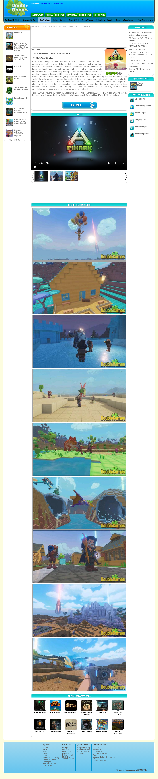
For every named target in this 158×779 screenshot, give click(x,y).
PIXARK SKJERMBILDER (79, 205)
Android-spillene (142, 134)
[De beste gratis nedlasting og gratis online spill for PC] (17, 8)
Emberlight (47, 762)
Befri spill (72, 15)
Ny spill (46, 745)
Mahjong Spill (140, 120)
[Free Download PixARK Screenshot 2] (79, 287)
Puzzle (109, 20)
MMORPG (66, 757)
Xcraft (45, 750)
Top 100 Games (17, 140)
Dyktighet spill (67, 755)
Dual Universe (48, 766)
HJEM (34, 26)
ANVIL (45, 752)
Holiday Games (59, 20)
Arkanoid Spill (141, 127)
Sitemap (96, 755)
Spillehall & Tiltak (12, 20)
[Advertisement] (79, 37)
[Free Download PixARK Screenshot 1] (79, 234)
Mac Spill (59, 15)
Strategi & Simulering (124, 20)
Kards (45, 754)
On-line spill (85, 15)
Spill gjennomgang (83, 748)
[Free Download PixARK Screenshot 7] (79, 556)
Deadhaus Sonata (49, 760)
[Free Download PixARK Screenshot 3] (79, 341)
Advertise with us (99, 761)
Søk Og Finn (99, 15)
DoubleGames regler (100, 753)
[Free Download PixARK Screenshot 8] (79, 610)
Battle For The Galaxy (51, 758)
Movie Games (87, 20)
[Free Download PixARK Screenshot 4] (79, 395)
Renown (46, 748)
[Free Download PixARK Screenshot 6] (79, 503)
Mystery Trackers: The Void (52, 4)
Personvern (97, 751)
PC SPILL (44, 26)
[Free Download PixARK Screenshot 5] (79, 449)
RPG (78, 26)
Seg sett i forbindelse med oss (104, 757)
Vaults (45, 756)
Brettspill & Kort (29, 20)
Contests (80, 753)
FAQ (94, 759)
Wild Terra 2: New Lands (49, 764)
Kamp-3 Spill (74, 20)
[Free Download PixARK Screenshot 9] (79, 664)
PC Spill (49, 15)
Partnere (96, 748)
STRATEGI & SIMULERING (61, 26)
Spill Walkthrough (83, 749)
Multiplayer (37, 15)
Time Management (145, 20)
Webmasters (97, 749)
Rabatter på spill (83, 751)
